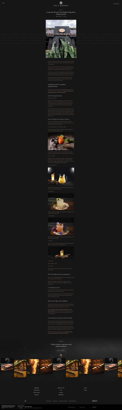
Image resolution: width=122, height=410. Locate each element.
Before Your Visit (61, 388)
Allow (22, 406)
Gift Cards (37, 394)
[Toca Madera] (61, 3)
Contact (85, 390)
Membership (61, 394)
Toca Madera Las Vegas (67, 91)
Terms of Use (55, 401)
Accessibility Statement (63, 401)
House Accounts (37, 392)
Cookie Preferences (72, 401)
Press (61, 390)
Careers (85, 388)
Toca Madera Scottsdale (63, 333)
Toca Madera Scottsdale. (61, 92)
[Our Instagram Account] (33, 401)
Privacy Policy (48, 401)
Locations (61, 392)
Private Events (36, 390)
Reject (19, 406)
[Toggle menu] (3, 3)
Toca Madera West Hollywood (64, 309)
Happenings (36, 388)
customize (21, 407)
